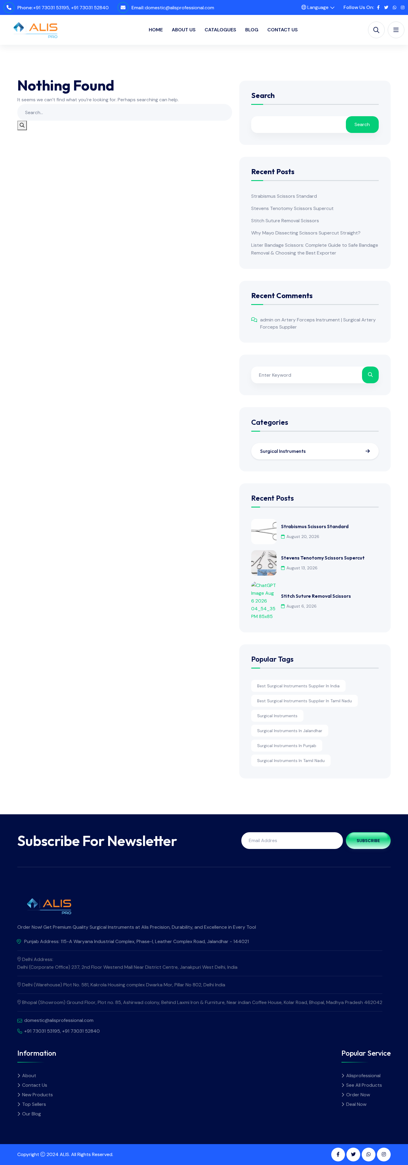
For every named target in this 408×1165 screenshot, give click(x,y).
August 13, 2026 (301, 568)
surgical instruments (277, 715)
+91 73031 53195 (42, 1031)
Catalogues (220, 30)
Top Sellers (34, 1104)
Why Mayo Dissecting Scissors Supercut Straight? (306, 233)
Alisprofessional (363, 1075)
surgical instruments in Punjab (286, 745)
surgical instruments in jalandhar (289, 730)
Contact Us (282, 30)
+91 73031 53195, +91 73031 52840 (71, 7)
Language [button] (317, 7)
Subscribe (368, 840)
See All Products (364, 1085)
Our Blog (31, 1114)
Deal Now (356, 1104)
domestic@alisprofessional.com (179, 7)
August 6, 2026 (301, 606)
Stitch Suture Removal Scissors (285, 220)
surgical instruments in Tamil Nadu (291, 760)
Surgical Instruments (283, 451)
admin (266, 320)
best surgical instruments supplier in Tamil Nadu (304, 700)
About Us (184, 30)
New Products (37, 1095)
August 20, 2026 (302, 536)
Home (156, 30)
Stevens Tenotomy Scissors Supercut (292, 208)
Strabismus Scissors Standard (284, 196)
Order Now (358, 1095)
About (29, 1075)
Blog (251, 30)
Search (263, 96)
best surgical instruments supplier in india (298, 686)
